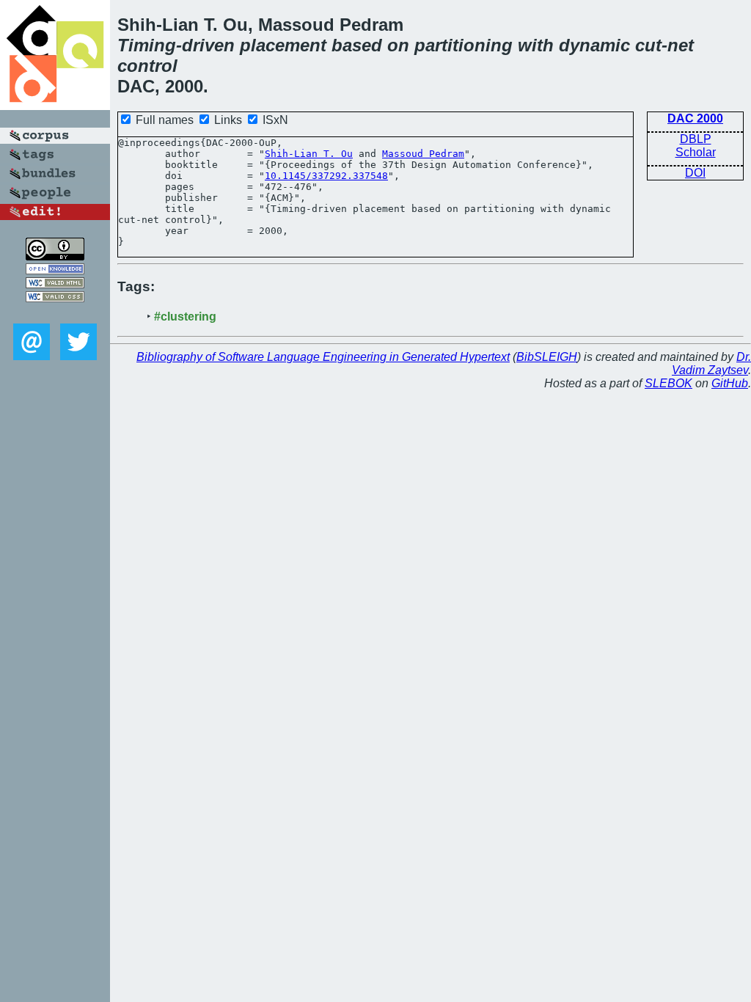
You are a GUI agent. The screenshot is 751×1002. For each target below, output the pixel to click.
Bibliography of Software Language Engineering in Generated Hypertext (323, 357)
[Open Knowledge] (55, 270)
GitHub (729, 383)
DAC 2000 (695, 118)
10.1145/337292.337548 (326, 175)
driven (208, 45)
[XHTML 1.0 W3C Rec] (55, 284)
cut (648, 45)
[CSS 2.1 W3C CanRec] (55, 313)
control (147, 66)
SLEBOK (668, 383)
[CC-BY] (55, 256)
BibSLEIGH (546, 357)
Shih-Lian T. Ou (309, 153)
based (356, 45)
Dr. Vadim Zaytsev (711, 363)
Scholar (695, 152)
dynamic (594, 45)
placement (283, 45)
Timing (146, 45)
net (680, 45)
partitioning (463, 45)
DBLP (695, 139)
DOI (695, 173)
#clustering (185, 316)
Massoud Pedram (423, 153)
